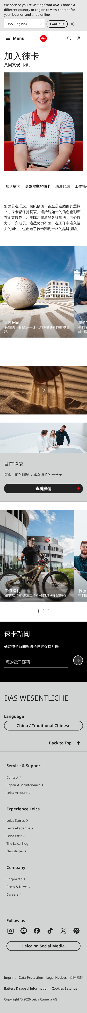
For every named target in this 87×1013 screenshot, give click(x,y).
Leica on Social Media (43, 946)
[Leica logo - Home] (43, 38)
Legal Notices (56, 977)
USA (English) (16, 24)
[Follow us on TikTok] (50, 931)
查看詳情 (43, 488)
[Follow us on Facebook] (37, 931)
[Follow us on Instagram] (10, 931)
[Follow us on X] (63, 931)
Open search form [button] (69, 38)
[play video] (43, 390)
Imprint (10, 977)
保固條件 (76, 977)
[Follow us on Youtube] (24, 931)
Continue (57, 24)
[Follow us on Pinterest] (76, 931)
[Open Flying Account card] (79, 38)
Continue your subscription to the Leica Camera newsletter (78, 660)
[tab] (41, 347)
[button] (78, 743)
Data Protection (31, 977)
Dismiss (72, 24)
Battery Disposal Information (26, 988)
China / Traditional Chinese (43, 725)
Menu (18, 38)
